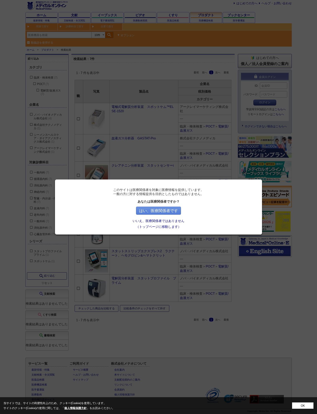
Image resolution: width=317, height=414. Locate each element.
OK (303, 405)
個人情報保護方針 (75, 408)
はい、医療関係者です (158, 211)
